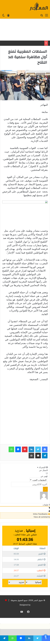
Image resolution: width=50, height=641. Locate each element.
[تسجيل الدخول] (8, 15)
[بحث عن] (41, 15)
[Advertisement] (25, 29)
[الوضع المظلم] (3, 15)
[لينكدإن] (31, 449)
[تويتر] (38, 449)
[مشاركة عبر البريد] (38, 455)
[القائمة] (46, 15)
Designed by (25, 605)
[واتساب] (11, 449)
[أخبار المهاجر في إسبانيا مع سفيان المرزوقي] (38, 6)
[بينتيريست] (25, 449)
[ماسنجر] (18, 449)
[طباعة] (31, 455)
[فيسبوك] (45, 449)
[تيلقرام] (45, 455)
